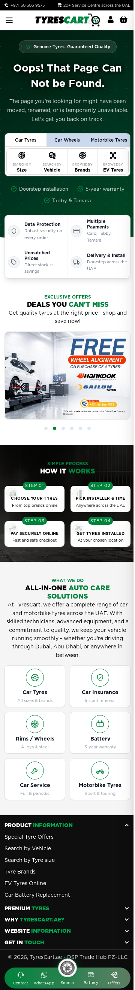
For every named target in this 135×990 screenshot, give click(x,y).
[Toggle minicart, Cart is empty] (124, 19)
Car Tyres (34, 692)
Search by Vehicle (27, 848)
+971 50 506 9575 (27, 5)
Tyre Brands (20, 872)
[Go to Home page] (67, 20)
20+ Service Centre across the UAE (96, 5)
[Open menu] (9, 20)
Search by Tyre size (29, 860)
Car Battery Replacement (37, 895)
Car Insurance (100, 692)
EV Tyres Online (25, 883)
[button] (46, 428)
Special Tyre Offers (29, 837)
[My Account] (111, 19)
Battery (100, 739)
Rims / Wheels (35, 739)
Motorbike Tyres (100, 785)
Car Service (35, 785)
